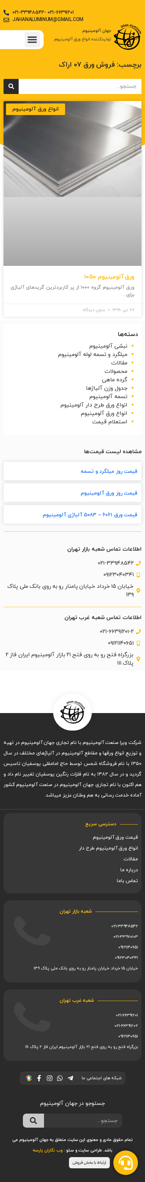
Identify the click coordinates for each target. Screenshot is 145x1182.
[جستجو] (11, 86)
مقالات (119, 363)
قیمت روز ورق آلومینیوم (109, 493)
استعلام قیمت (109, 422)
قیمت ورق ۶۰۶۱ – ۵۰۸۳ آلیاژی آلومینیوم (90, 515)
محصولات (116, 371)
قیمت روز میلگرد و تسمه (109, 471)
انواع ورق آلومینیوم (104, 413)
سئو (70, 1150)
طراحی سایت (90, 1150)
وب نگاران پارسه (47, 1150)
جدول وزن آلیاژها (106, 388)
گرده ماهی (114, 380)
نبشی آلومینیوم (108, 346)
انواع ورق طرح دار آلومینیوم (94, 405)
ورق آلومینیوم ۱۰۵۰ (109, 277)
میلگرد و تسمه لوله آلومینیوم (92, 354)
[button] (32, 39)
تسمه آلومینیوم (108, 397)
